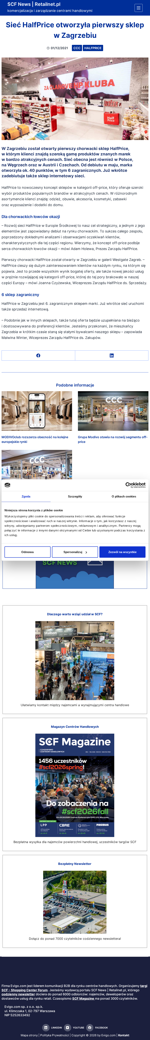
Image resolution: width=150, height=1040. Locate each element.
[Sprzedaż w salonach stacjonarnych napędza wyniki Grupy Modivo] (37, 469)
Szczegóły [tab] (75, 496)
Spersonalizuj (72, 552)
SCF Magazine (83, 998)
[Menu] (139, 8)
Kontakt (123, 1035)
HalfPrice (93, 48)
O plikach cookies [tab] (124, 496)
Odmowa (27, 552)
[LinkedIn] (112, 356)
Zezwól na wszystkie (122, 552)
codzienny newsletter (18, 994)
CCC (76, 48)
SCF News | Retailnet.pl (33, 4)
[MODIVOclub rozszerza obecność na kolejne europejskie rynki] (37, 411)
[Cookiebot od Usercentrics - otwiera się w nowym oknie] (128, 485)
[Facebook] (38, 356)
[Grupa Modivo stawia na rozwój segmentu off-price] (113, 411)
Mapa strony (29, 1035)
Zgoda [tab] (26, 496)
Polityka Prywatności (54, 1035)
